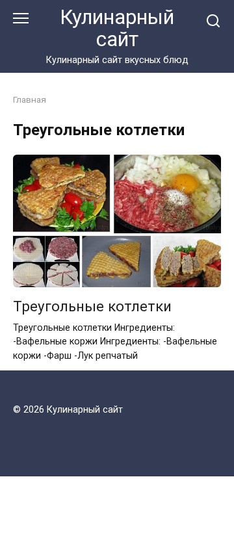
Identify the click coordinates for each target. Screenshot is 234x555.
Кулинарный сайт (117, 28)
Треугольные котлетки (92, 306)
